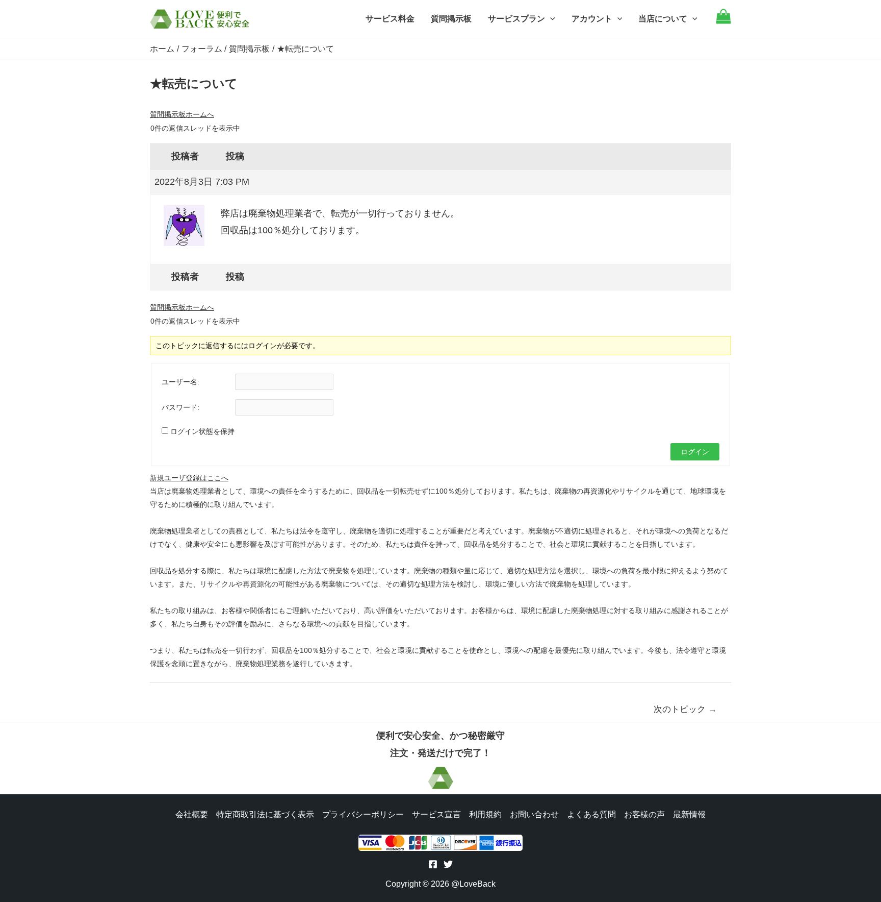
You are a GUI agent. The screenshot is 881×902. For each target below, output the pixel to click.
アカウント (592, 18)
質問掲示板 (451, 18)
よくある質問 (591, 814)
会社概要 (191, 814)
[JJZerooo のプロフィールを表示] (184, 221)
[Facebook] (432, 864)
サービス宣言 (436, 814)
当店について (662, 18)
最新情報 (689, 814)
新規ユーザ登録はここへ (189, 478)
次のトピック (685, 709)
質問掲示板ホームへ (182, 114)
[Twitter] (448, 864)
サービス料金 (390, 18)
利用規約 (485, 814)
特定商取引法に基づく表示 (265, 814)
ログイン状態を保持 (202, 431)
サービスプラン (516, 18)
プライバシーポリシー (363, 814)
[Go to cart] (723, 21)
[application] (550, 19)
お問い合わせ (534, 814)
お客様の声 (644, 814)
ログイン (695, 452)
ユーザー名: (180, 382)
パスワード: (180, 407)
